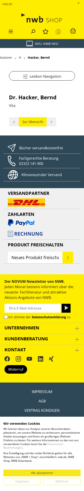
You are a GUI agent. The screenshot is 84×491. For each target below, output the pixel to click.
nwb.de (7, 4)
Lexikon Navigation (44, 76)
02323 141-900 (31, 163)
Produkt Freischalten (35, 245)
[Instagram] (18, 359)
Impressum (42, 391)
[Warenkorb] (73, 30)
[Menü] (10, 30)
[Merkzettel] (45, 30)
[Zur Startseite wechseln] (42, 18)
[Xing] (51, 359)
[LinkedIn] (40, 359)
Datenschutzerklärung (49, 317)
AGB (42, 401)
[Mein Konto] (59, 31)
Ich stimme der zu (39, 317)
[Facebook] (7, 359)
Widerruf (15, 369)
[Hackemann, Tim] (14, 122)
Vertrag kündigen (42, 410)
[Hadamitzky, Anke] (51, 122)
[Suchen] (33, 30)
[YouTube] (29, 359)
